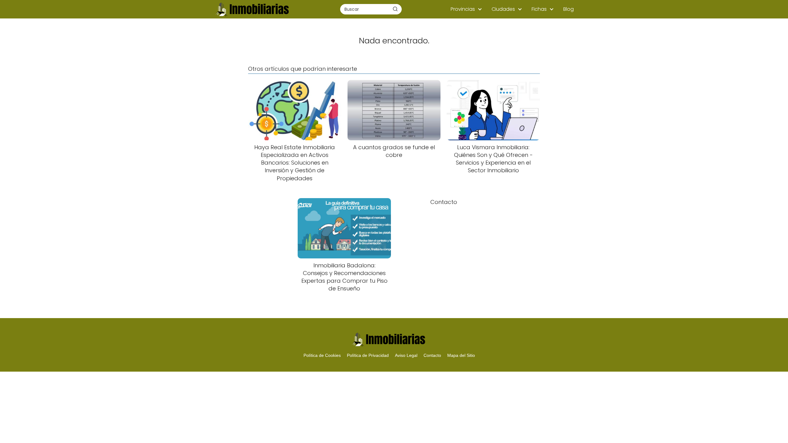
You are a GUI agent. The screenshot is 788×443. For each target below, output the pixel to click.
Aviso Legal (406, 355)
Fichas (539, 9)
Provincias (463, 9)
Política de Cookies (322, 355)
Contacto (432, 355)
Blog (568, 9)
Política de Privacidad (368, 355)
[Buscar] (395, 9)
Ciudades (503, 9)
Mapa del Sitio (461, 355)
